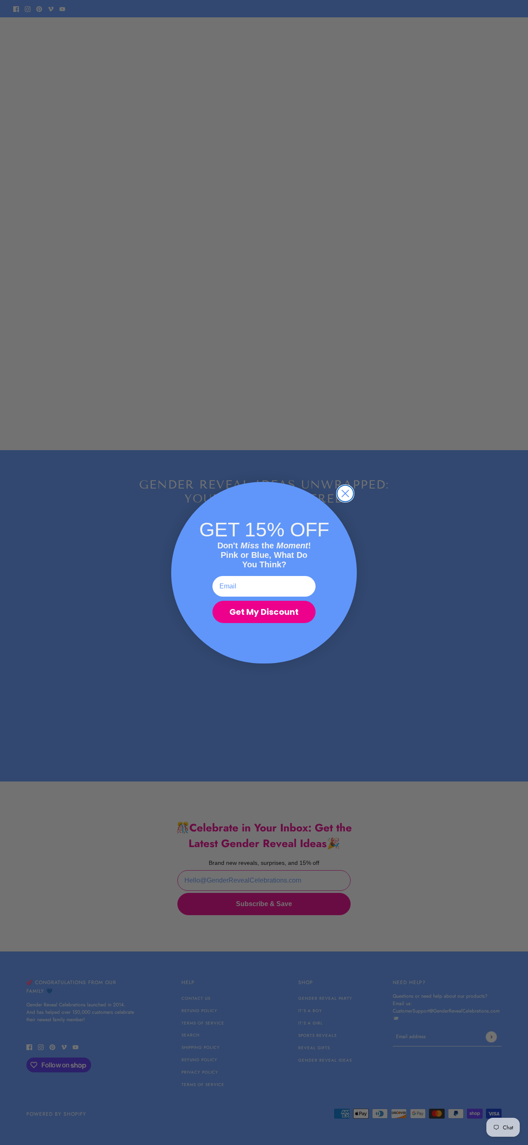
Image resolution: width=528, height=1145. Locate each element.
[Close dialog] (345, 493)
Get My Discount (264, 612)
